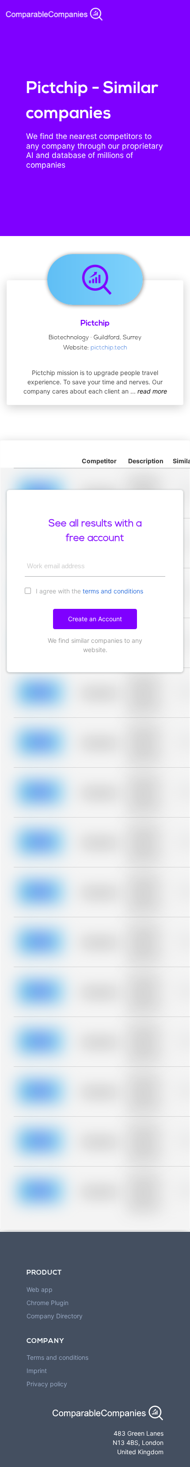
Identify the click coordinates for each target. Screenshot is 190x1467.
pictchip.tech (109, 348)
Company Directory (55, 1316)
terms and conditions (113, 591)
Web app (40, 1289)
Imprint (37, 1370)
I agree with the (88, 591)
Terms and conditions (57, 1357)
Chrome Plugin (47, 1302)
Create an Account (95, 619)
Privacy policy (47, 1384)
